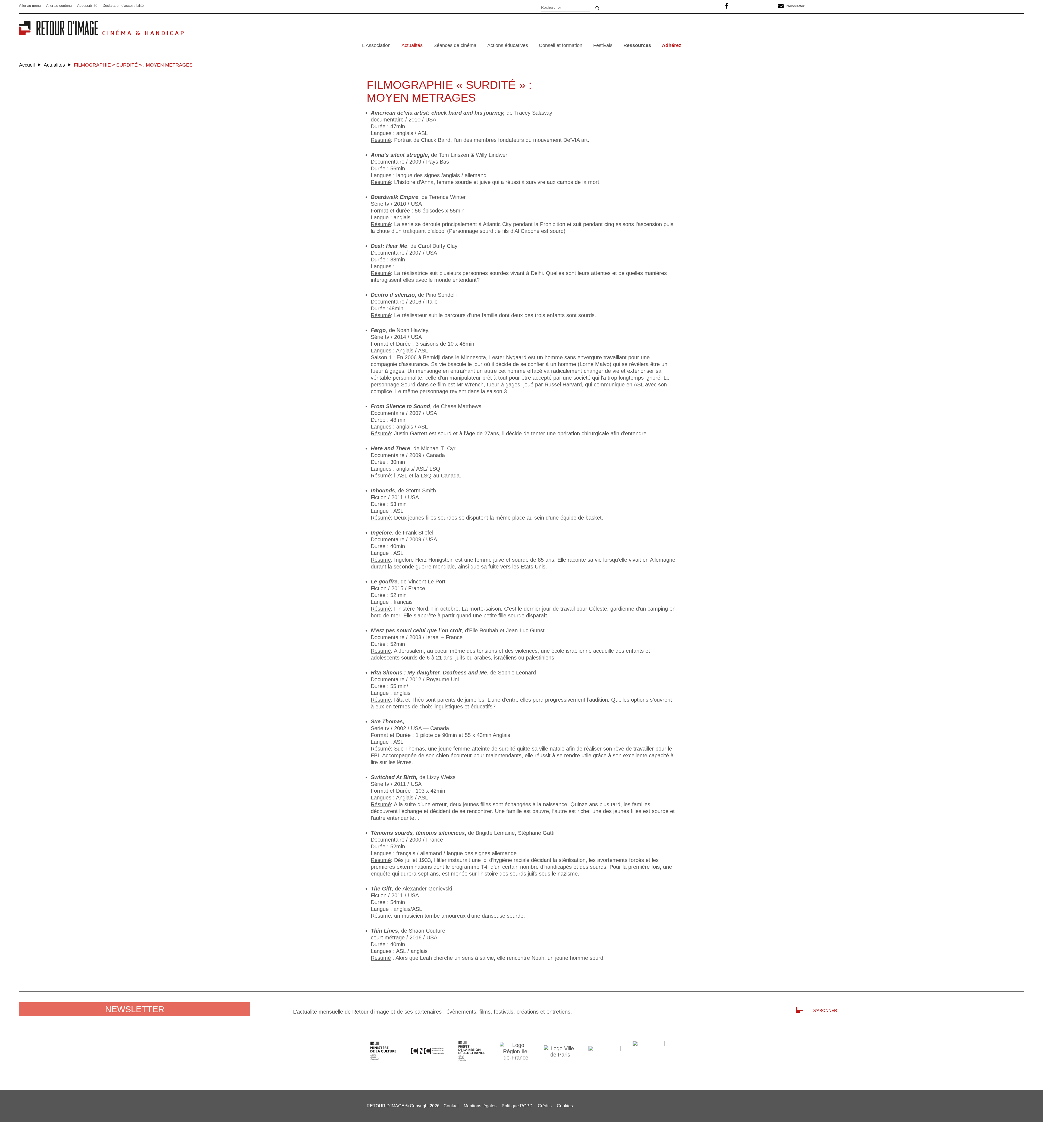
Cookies (565, 1106)
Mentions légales (480, 1106)
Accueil (27, 65)
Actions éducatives (507, 45)
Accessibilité (87, 6)
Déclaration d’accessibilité (123, 6)
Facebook (726, 6)
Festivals (602, 45)
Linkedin (740, 6)
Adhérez (671, 45)
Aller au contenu (59, 6)
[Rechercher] (565, 6)
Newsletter (795, 6)
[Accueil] (60, 33)
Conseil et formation (560, 45)
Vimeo (754, 6)
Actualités (412, 45)
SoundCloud (767, 6)
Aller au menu (30, 6)
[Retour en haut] (1027, 1105)
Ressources (637, 45)
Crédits (545, 1106)
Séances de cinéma (454, 45)
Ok (597, 8)
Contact (451, 1106)
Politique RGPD (517, 1106)
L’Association (376, 45)
